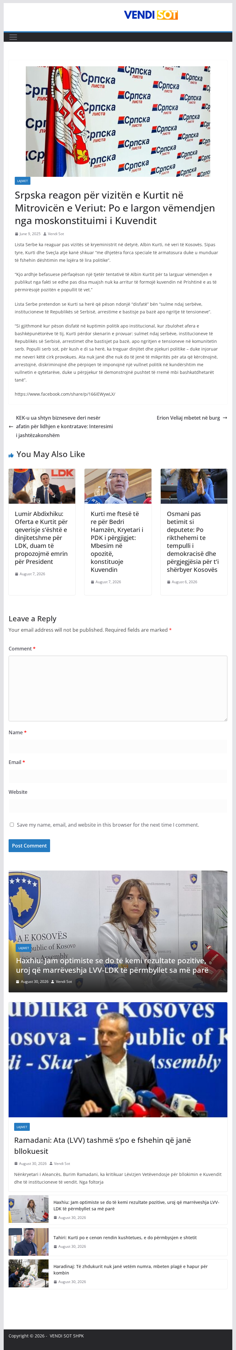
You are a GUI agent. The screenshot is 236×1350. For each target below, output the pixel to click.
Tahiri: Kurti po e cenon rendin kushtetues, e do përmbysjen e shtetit (125, 1237)
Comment (22, 648)
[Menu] (13, 37)
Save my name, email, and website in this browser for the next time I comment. (108, 824)
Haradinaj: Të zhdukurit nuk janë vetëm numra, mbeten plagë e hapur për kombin (130, 1269)
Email (17, 762)
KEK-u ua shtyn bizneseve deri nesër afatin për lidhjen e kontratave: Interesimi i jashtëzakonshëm (64, 426)
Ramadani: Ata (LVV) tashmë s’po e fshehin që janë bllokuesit (102, 1145)
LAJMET (22, 181)
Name (18, 732)
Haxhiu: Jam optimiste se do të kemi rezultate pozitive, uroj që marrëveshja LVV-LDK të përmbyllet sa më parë (136, 1205)
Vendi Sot (56, 233)
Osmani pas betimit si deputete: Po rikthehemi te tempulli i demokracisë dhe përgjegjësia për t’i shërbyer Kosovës (193, 542)
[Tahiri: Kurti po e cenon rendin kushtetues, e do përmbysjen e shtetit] (29, 1242)
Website (18, 792)
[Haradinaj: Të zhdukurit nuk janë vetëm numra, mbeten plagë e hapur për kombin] (29, 1274)
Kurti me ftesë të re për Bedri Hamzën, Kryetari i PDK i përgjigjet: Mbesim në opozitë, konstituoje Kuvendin (117, 542)
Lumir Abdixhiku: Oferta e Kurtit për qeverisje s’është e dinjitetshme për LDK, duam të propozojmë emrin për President (41, 538)
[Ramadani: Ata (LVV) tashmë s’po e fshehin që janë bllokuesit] (118, 1059)
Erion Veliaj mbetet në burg (188, 417)
